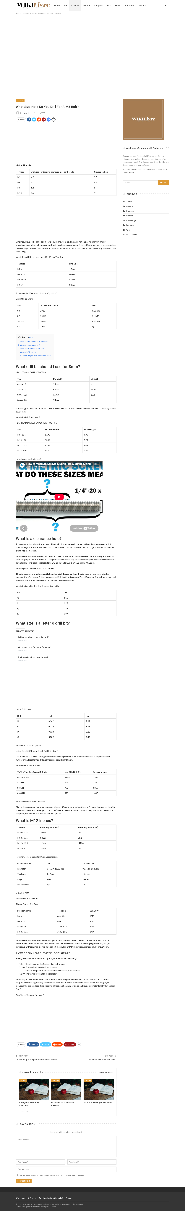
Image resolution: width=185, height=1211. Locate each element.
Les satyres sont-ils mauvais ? (102, 1059)
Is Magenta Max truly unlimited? (33, 637)
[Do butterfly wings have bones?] (99, 1089)
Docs (118, 5)
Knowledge (131, 220)
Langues (98, 5)
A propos (129, 5)
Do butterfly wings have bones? (33, 657)
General (86, 5)
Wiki (109, 5)
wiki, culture (131, 234)
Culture (75, 5)
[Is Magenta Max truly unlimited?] (34, 1089)
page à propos (128, 172)
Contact (142, 5)
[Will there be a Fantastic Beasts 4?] (66, 1089)
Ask (65, 5)
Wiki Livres (20, 1198)
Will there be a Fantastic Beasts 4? (34, 647)
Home (57, 5)
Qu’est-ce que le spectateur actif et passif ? (37, 1059)
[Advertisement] (92, 35)
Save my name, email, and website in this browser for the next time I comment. (51, 1175)
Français (130, 211)
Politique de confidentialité (51, 1198)
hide (31, 337)
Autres (129, 202)
